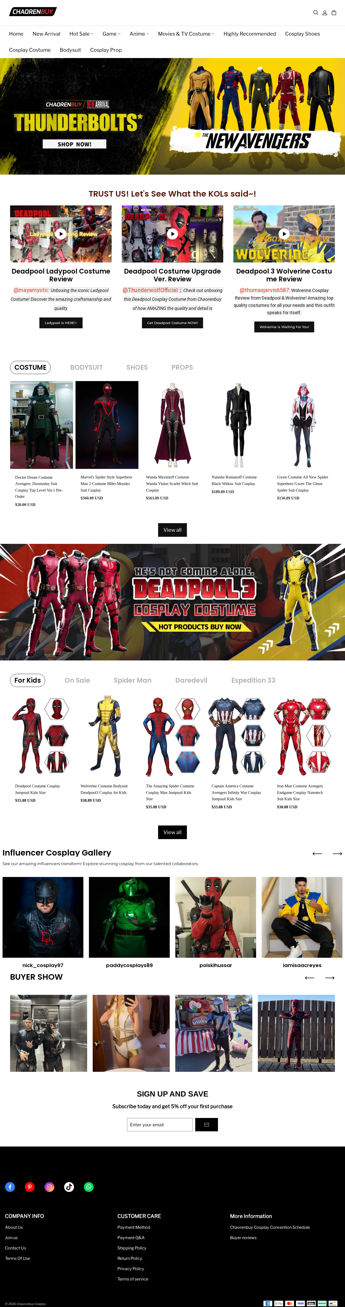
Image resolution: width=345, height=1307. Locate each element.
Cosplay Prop (106, 50)
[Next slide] (337, 854)
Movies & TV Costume (184, 34)
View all (172, 530)
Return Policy (129, 1258)
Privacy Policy (130, 1268)
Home (16, 34)
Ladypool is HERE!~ (61, 323)
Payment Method (133, 1227)
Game (110, 34)
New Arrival (46, 34)
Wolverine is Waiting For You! (284, 327)
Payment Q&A (131, 1237)
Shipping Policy (131, 1247)
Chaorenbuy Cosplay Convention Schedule (270, 1227)
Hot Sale (79, 34)
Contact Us (15, 1247)
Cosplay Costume (30, 50)
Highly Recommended (250, 34)
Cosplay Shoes (302, 34)
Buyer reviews (243, 1237)
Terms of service (132, 1279)
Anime (137, 34)
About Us (14, 1227)
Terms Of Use (17, 1258)
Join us (11, 1237)
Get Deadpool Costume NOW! (172, 323)
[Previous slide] (317, 854)
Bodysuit (70, 50)
